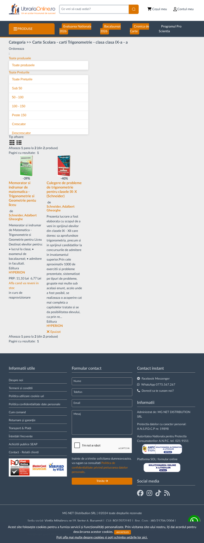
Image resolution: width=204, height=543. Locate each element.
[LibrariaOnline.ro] (32, 9)
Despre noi (16, 380)
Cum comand (17, 412)
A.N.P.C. (164, 440)
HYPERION (17, 272)
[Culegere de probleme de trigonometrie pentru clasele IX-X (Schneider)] (64, 165)
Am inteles (122, 532)
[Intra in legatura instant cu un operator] (194, 521)
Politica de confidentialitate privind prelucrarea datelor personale (100, 468)
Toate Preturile (19, 72)
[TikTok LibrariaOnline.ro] (158, 493)
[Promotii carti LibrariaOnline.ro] (149, 493)
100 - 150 (18, 106)
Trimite (100, 481)
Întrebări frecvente (21, 436)
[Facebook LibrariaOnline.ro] (140, 493)
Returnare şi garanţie (22, 420)
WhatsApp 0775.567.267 (158, 384)
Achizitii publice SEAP (23, 444)
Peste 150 (19, 115)
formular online (168, 459)
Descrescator (21, 133)
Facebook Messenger (156, 378)
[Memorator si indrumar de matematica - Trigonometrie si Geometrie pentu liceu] (26, 165)
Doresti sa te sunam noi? (158, 390)
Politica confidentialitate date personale (34, 404)
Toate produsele (20, 58)
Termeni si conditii (21, 388)
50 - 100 (18, 97)
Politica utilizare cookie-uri (26, 396)
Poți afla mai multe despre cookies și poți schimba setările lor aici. (102, 537)
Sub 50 (17, 88)
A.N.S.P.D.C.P (146, 428)
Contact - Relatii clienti (24, 452)
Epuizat (55, 331)
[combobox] (94, 9)
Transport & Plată (20, 428)
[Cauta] (134, 9)
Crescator (19, 124)
